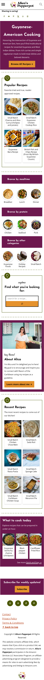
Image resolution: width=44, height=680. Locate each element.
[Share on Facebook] (4, 16)
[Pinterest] (34, 603)
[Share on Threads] (27, 16)
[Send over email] (8, 16)
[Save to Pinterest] (13, 16)
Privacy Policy (9, 618)
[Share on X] (18, 16)
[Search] (22, 303)
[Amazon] (18, 603)
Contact (6, 614)
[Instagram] (10, 603)
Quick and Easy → (34, 562)
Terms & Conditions (13, 622)
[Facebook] (26, 603)
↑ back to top (10, 626)
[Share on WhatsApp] (23, 16)
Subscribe (22, 589)
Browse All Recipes (21, 64)
